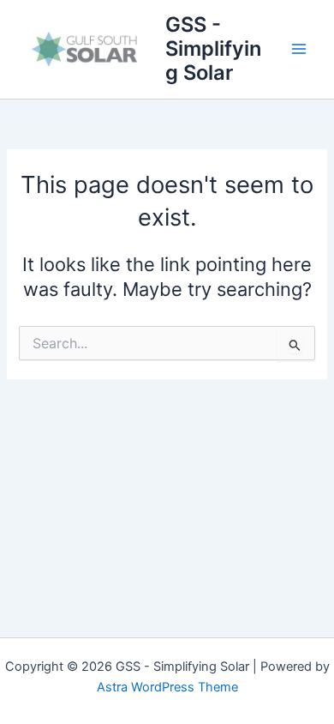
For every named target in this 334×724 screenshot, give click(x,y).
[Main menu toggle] (299, 49)
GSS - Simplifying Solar (213, 49)
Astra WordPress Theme (167, 687)
